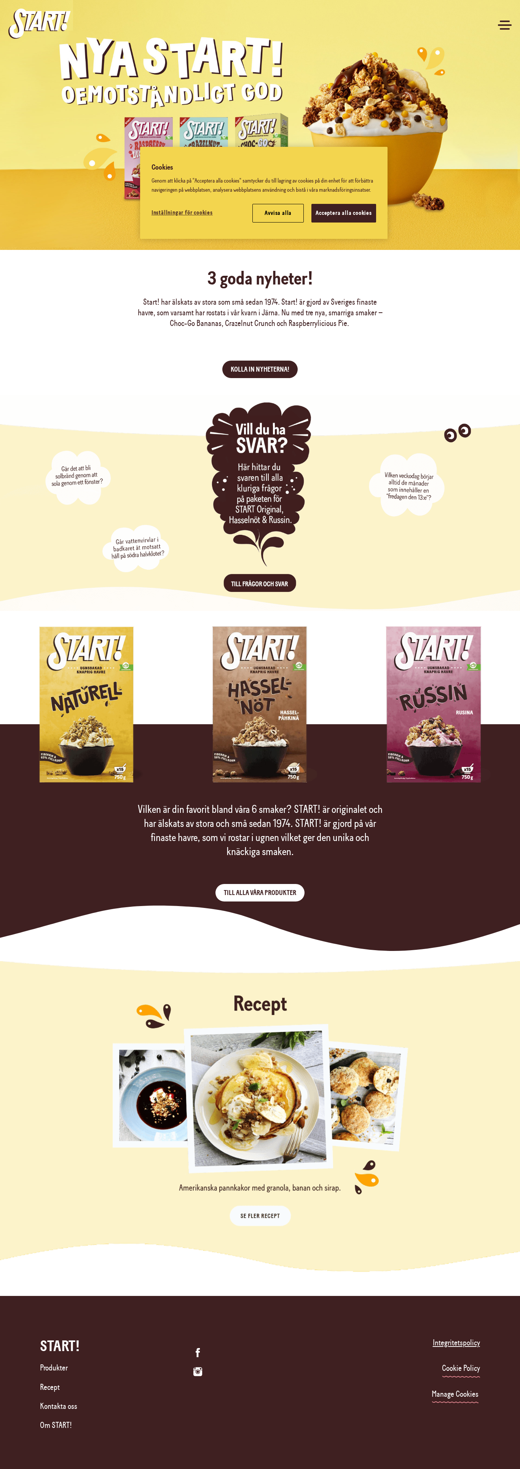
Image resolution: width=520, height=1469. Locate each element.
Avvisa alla (278, 213)
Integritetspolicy (456, 1342)
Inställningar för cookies (182, 212)
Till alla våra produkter (260, 893)
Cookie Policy (461, 1368)
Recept (50, 1387)
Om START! (56, 1425)
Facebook (198, 1352)
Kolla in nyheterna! (260, 369)
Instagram (198, 1371)
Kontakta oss (58, 1406)
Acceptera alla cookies (344, 213)
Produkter (54, 1367)
